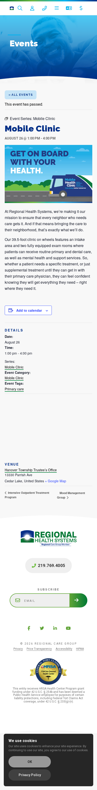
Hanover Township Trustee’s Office (31, 469)
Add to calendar (29, 310)
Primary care (14, 389)
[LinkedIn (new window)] (55, 628)
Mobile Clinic (14, 367)
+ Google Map (55, 481)
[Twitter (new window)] (42, 628)
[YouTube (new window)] (68, 628)
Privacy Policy (30, 775)
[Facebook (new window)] (28, 628)
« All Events (20, 94)
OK (30, 762)
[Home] (12, 8)
